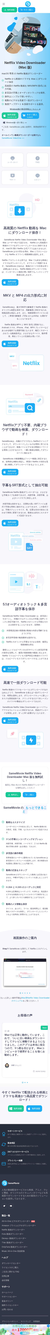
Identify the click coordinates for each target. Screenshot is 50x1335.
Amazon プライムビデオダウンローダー (19, 1225)
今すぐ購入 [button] (28, 10)
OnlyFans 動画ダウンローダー (14, 1247)
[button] (10, 115)
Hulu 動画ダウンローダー (12, 1234)
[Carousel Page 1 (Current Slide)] (20, 993)
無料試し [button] (14, 795)
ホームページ (7, 1292)
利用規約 (36, 1321)
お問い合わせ (7, 1309)
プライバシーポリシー (10, 1321)
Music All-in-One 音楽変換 (13, 1251)
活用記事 (5, 1276)
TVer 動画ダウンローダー (12, 1242)
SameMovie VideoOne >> (13, 138)
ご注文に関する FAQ (10, 1271)
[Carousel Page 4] (27, 993)
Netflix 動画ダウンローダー (13, 1230)
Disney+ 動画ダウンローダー (14, 1238)
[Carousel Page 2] (22, 993)
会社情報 (5, 1280)
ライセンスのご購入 (10, 1267)
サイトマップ (26, 1321)
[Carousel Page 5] (29, 993)
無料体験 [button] (11, 10)
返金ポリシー (7, 1301)
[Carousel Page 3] (25, 993)
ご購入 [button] (31, 795)
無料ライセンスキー (10, 1305)
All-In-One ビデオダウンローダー (16, 1221)
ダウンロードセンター (11, 1263)
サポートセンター (9, 1296)
